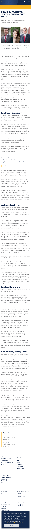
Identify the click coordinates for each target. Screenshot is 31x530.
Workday (3, 500)
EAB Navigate (4, 502)
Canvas (2, 498)
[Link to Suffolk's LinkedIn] (22, 505)
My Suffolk (3, 506)
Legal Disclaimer (5, 475)
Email (2, 493)
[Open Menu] (29, 1)
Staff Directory (20, 466)
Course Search (4, 495)
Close (11, 525)
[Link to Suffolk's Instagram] (20, 505)
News (2, 456)
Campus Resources (5, 510)
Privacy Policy (4, 484)
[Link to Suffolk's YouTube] (19, 505)
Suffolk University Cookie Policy (14, 522)
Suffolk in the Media (6, 458)
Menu (3, 7)
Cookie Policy (4, 487)
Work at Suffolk (20, 468)
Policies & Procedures (6, 477)
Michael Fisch (6, 436)
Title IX (2, 482)
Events (18, 462)
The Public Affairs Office (7, 462)
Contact (3, 465)
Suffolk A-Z (19, 464)
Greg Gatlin (6, 443)
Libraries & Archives (5, 504)
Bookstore (3, 508)
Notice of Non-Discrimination (4, 480)
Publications (4, 460)
